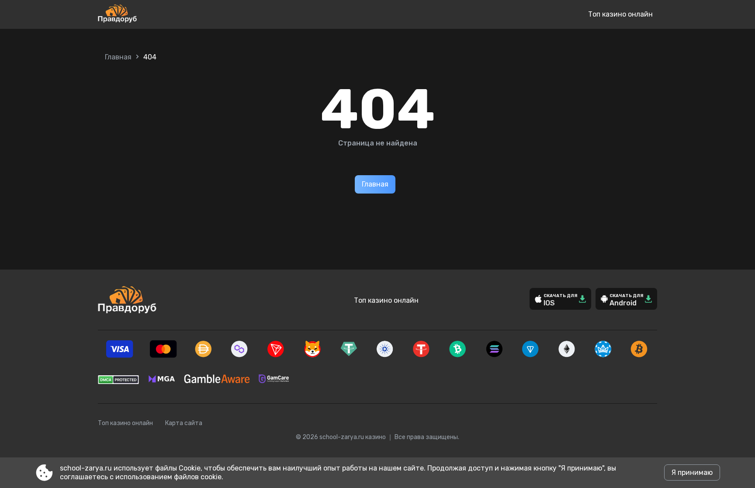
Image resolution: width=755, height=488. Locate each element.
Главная (118, 57)
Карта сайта (183, 423)
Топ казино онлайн (620, 14)
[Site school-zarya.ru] (146, 14)
